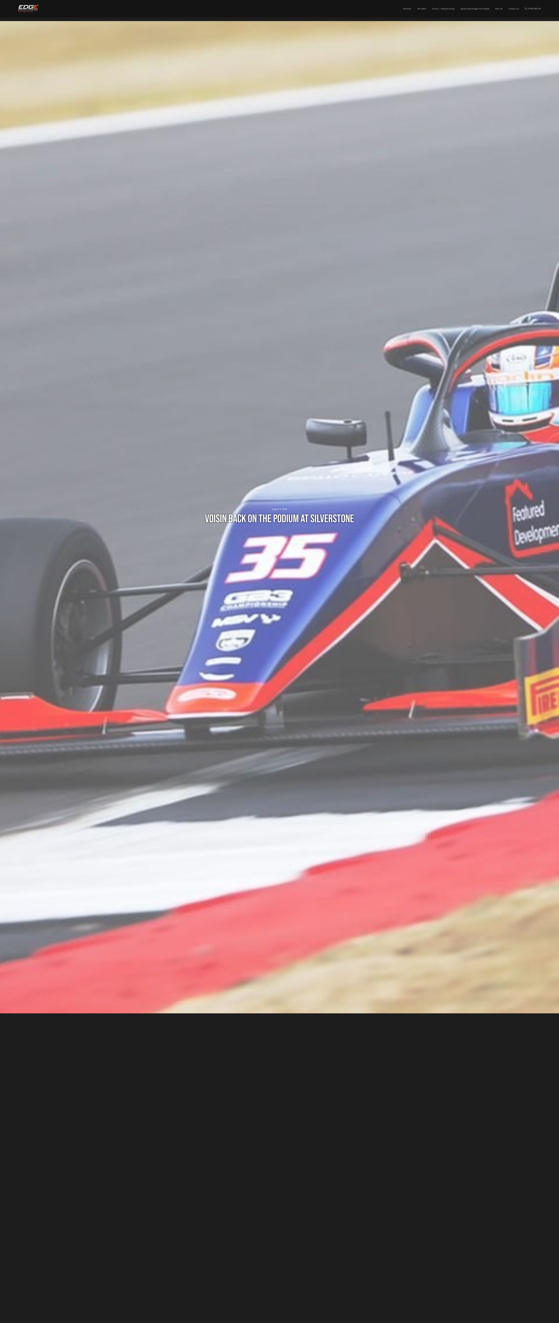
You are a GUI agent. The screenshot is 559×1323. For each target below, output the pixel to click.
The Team (421, 9)
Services (407, 9)
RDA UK (499, 9)
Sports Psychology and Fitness (474, 9)
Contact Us (513, 9)
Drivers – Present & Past (443, 9)
